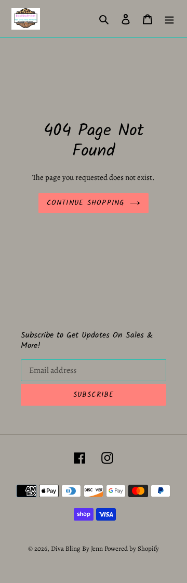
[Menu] (169, 18)
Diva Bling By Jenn (77, 548)
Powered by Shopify (131, 548)
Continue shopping (86, 203)
